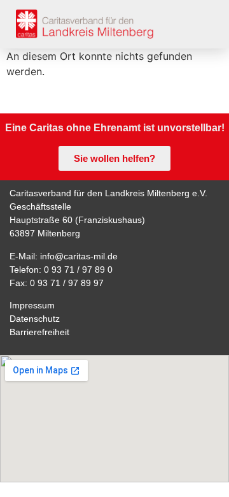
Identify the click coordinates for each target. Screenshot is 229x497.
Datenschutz (35, 318)
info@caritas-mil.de (79, 256)
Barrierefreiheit (39, 332)
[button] (202, 24)
